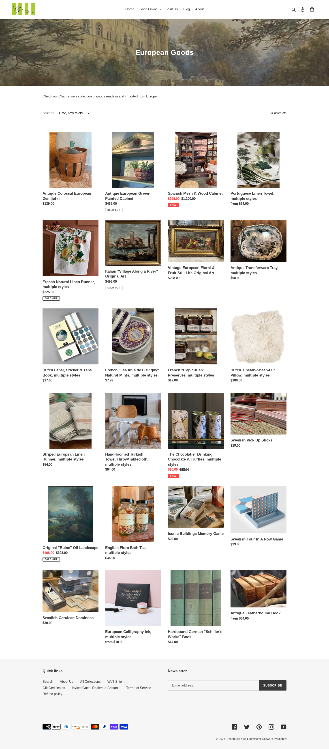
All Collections (90, 681)
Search (48, 681)
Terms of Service (138, 688)
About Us (66, 681)
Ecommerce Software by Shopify (266, 738)
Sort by (48, 113)
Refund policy (52, 694)
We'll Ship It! (116, 681)
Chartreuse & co (236, 738)
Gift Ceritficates (54, 688)
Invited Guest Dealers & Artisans (96, 688)
